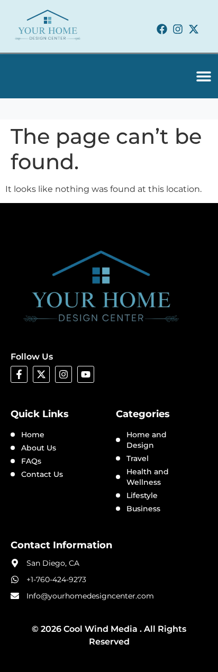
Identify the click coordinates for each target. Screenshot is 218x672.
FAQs (31, 461)
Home (32, 434)
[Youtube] (85, 374)
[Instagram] (177, 29)
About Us (38, 448)
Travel (137, 458)
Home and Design (146, 440)
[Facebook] (162, 29)
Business (143, 508)
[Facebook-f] (19, 374)
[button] (203, 76)
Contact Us (42, 474)
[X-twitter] (193, 29)
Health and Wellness (147, 477)
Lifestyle (142, 495)
